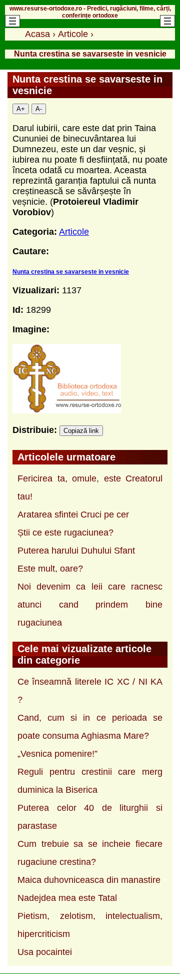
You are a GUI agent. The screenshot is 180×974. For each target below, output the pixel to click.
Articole (74, 232)
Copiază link (81, 430)
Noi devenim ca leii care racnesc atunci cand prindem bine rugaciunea (90, 605)
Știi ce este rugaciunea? (66, 533)
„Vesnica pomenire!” (58, 754)
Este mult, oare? (50, 569)
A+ (20, 109)
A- (39, 109)
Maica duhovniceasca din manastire (89, 880)
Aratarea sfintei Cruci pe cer (73, 515)
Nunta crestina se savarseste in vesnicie (70, 271)
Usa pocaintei (45, 952)
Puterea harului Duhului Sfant (76, 551)
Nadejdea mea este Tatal (67, 898)
